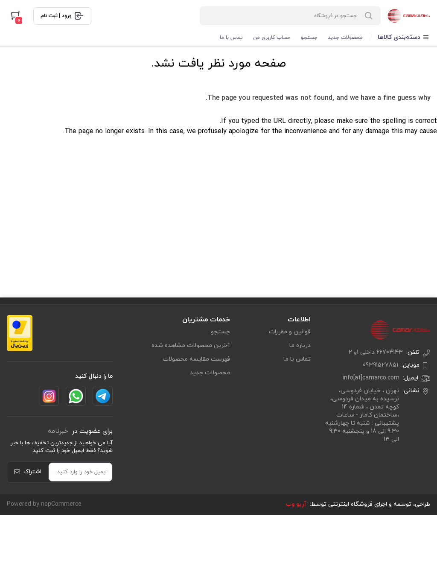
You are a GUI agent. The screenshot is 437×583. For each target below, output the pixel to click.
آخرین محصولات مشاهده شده (190, 345)
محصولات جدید (345, 37)
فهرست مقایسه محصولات (196, 359)
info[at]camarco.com (371, 378)
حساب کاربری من (272, 37)
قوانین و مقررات (290, 332)
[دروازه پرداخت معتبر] (19, 333)
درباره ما (300, 345)
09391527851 (380, 365)
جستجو (309, 37)
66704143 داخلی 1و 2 (376, 352)
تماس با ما (231, 37)
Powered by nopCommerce (44, 504)
